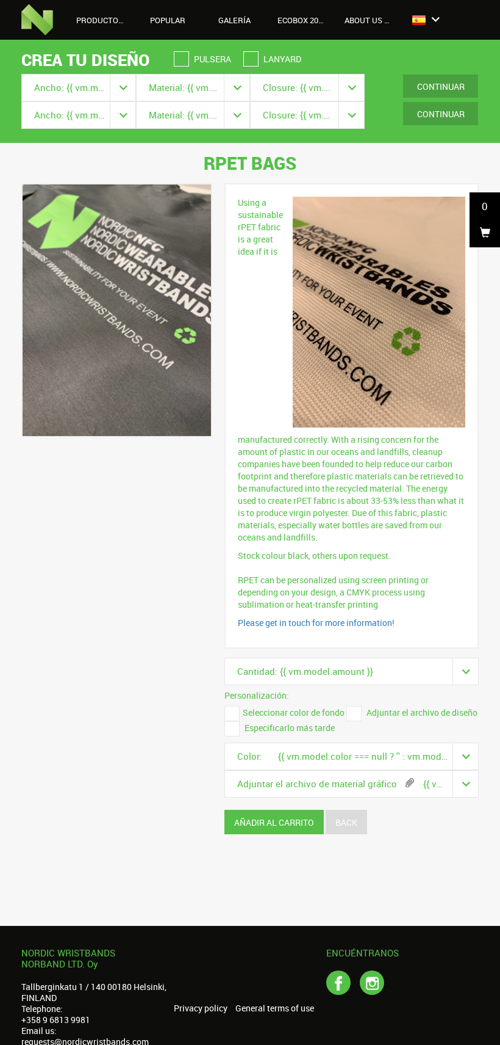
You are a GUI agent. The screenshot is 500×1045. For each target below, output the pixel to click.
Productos (100, 20)
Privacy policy (200, 1008)
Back (346, 822)
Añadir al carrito (274, 822)
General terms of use (274, 1008)
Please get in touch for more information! (316, 622)
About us (364, 20)
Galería (234, 20)
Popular (167, 20)
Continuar (441, 86)
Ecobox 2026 (302, 20)
